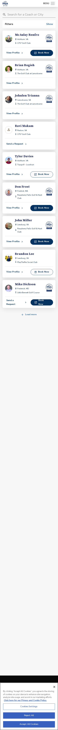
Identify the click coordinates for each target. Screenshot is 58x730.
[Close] (54, 687)
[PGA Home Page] (5, 3)
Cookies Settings (28, 706)
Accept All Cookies (29, 724)
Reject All (29, 715)
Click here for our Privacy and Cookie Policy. (25, 700)
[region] (29, 706)
